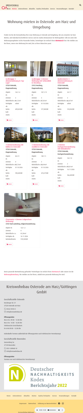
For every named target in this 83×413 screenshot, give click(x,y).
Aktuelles (27, 396)
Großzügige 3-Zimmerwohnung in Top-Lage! (15, 81)
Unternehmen (17, 396)
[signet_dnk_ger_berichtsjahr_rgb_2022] (41, 376)
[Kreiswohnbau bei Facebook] (59, 403)
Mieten (34, 396)
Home (9, 396)
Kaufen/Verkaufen (44, 396)
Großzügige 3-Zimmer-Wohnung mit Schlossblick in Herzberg (41, 81)
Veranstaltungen (64, 396)
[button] (80, 5)
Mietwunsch (59, 40)
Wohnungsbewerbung (11, 274)
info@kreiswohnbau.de (14, 312)
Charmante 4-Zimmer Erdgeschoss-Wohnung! (19, 220)
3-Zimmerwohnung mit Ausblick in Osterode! (40, 146)
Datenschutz (32, 403)
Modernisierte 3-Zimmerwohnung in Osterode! (65, 81)
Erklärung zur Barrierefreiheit (47, 403)
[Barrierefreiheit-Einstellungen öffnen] (79, 209)
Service (54, 396)
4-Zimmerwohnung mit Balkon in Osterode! (14, 146)
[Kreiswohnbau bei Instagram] (63, 403)
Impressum (23, 403)
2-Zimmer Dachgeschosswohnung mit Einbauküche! (66, 147)
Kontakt (73, 396)
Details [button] (10, 120)
